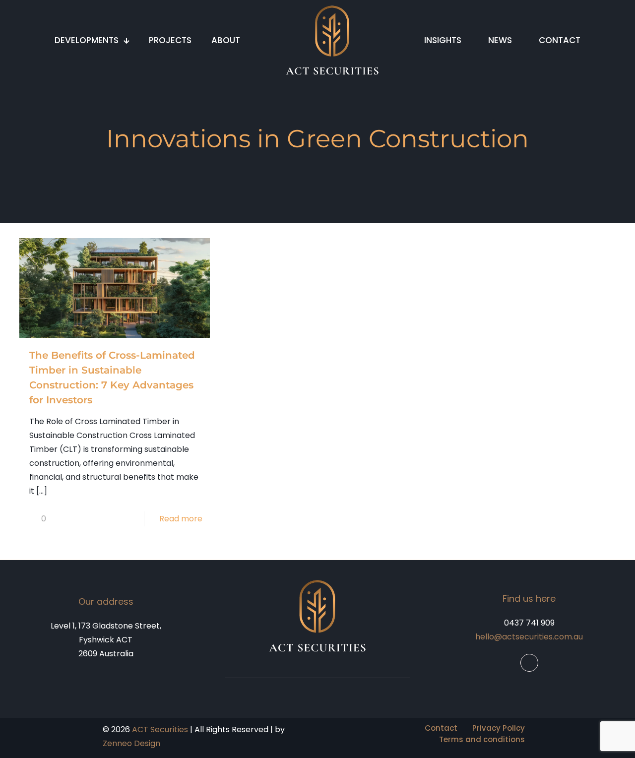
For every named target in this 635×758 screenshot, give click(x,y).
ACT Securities (160, 729)
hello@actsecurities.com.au (529, 636)
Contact (441, 728)
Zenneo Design (131, 743)
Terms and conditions (482, 739)
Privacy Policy (498, 728)
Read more (180, 518)
